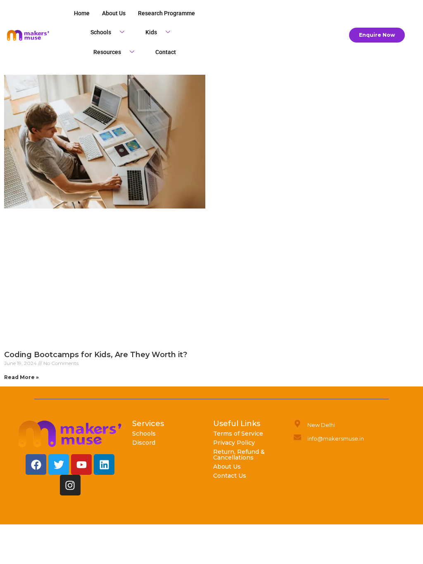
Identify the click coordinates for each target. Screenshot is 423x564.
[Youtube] (81, 464)
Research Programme (166, 13)
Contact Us (229, 475)
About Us (227, 466)
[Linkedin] (104, 464)
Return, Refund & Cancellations (239, 454)
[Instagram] (70, 485)
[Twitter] (58, 464)
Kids (151, 32)
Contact (165, 52)
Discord (143, 442)
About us (114, 13)
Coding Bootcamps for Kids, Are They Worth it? (97, 354)
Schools (100, 32)
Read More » (21, 377)
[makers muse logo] (70, 434)
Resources (107, 52)
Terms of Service (238, 433)
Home (82, 13)
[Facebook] (36, 464)
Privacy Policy (234, 442)
